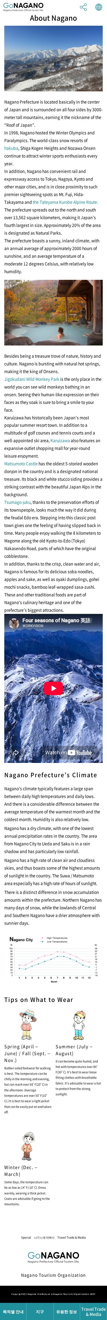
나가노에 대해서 (44, 1237)
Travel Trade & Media (71, 1237)
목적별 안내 (13, 1311)
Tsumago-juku (17, 502)
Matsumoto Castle (21, 463)
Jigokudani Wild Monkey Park (31, 379)
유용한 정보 (66, 1311)
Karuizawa (60, 440)
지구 (40, 1311)
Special (26, 1237)
